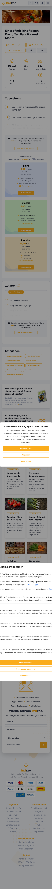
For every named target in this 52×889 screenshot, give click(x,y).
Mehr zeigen (33, 585)
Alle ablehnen (26, 461)
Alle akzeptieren (26, 448)
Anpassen (26, 455)
